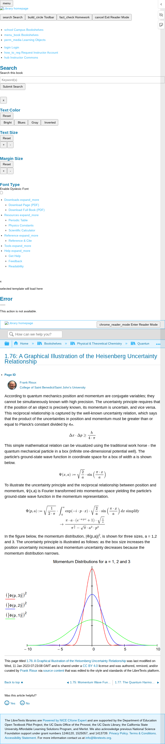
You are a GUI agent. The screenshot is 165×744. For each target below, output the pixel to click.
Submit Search (13, 86)
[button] (15, 261)
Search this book (11, 72)
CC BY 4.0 (90, 666)
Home (24, 343)
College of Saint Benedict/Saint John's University (53, 387)
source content (53, 670)
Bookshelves (52, 343)
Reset (7, 116)
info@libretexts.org (98, 737)
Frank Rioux (28, 382)
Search (11, 334)
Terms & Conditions (142, 733)
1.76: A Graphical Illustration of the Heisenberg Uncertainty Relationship (76, 661)
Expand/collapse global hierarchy (9, 343)
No (28, 703)
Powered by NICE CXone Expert (65, 720)
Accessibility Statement (20, 737)
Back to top (12, 682)
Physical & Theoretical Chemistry (99, 343)
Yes (12, 703)
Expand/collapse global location (158, 342)
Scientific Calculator (22, 230)
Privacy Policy (118, 733)
